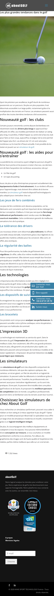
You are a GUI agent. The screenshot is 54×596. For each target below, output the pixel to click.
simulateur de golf (26, 147)
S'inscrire (11, 561)
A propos (9, 538)
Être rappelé (39, 292)
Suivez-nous (39, 307)
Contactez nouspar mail (41, 285)
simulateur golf (16, 192)
